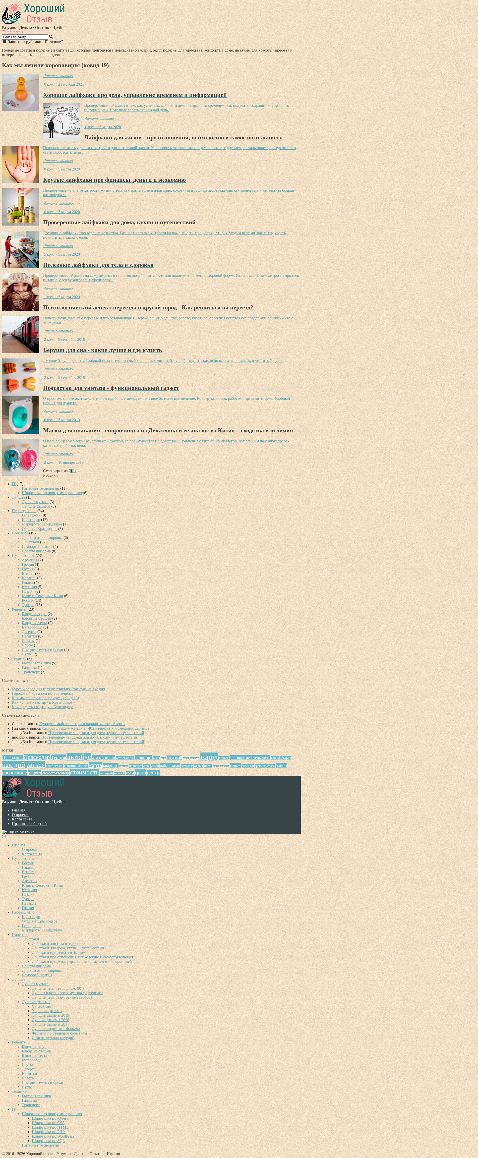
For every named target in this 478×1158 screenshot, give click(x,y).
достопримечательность (250, 757)
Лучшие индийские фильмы (56, 1029)
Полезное (20, 533)
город (209, 756)
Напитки (29, 636)
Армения (29, 560)
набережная (170, 765)
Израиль (29, 578)
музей (155, 766)
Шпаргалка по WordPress (53, 1136)
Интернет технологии (40, 488)
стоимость (84, 772)
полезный (248, 766)
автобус (79, 756)
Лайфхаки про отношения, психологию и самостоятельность (83, 957)
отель (208, 766)
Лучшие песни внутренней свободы (62, 997)
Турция (28, 605)
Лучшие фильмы (36, 506)
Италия (28, 591)
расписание (14, 773)
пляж (235, 765)
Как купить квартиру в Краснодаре (42, 702)
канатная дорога (76, 766)
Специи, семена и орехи (42, 649)
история (285, 758)
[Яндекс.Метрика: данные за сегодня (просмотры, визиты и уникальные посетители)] (18, 832)
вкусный (174, 757)
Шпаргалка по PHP (48, 1132)
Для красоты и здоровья (42, 537)
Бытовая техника (36, 663)
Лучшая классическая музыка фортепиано (67, 993)
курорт (124, 766)
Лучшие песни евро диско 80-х (58, 988)
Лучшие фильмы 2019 (50, 1015)
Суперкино (41, 1006)
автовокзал (103, 757)
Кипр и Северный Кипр (42, 596)
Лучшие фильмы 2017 (50, 1024)
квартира (111, 765)
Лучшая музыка (35, 502)
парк (216, 766)
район (281, 765)
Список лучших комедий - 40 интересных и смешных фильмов (96, 728)
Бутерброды (32, 627)
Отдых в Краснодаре (39, 528)
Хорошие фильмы (47, 1011)
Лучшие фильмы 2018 (50, 1020)
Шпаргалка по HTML (50, 1127)
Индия (27, 582)
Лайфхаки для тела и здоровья (57, 943)
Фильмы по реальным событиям (59, 1033)
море (146, 766)
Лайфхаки (30, 542)
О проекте (20, 814)
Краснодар (31, 520)
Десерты (29, 632)
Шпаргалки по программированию (52, 493)
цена (140, 772)
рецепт (34, 772)
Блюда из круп (34, 614)
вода (186, 758)
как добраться (23, 764)
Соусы (27, 645)
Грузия (27, 569)
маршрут (135, 766)
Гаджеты (29, 667)
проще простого (265, 766)
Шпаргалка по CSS (48, 1123)
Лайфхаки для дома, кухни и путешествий (68, 948)
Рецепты (19, 609)
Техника (19, 658)
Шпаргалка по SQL (48, 1141)
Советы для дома (36, 551)
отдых (198, 766)
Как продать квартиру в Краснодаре (42, 707)
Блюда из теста (34, 623)
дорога (224, 758)
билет (156, 758)
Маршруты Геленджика (42, 524)
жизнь (275, 758)
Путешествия (23, 555)
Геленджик (31, 515)
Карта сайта (22, 819)
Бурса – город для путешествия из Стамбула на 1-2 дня (58, 689)
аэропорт (143, 757)
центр (153, 773)
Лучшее (18, 497)
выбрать (194, 758)
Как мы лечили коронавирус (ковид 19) (45, 698)
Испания (29, 587)
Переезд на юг (24, 511)
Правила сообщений (29, 823)
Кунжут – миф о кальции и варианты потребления (82, 724)
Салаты (28, 640)
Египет (28, 573)
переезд (224, 766)
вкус (163, 758)
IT (14, 484)
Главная (18, 810)
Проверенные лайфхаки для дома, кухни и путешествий (96, 733)
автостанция (125, 758)
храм (130, 773)
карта (95, 765)
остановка (187, 766)
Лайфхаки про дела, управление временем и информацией (82, 961)
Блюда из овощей (36, 618)
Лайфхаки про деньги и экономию (61, 952)
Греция (28, 564)
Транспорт (31, 672)
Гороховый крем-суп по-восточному (43, 693)
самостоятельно (55, 773)
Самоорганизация (37, 546)
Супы (27, 654)
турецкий (106, 773)
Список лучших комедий (53, 1038)
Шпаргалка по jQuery (50, 1118)
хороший (119, 773)
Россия (28, 600)
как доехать (54, 766)
